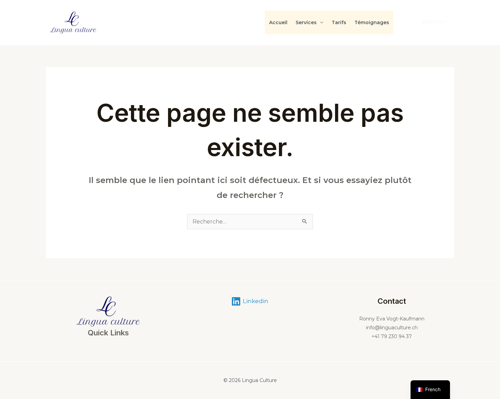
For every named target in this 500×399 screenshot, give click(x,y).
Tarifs (339, 22)
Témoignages (371, 22)
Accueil (278, 22)
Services (306, 22)
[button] (430, 22)
